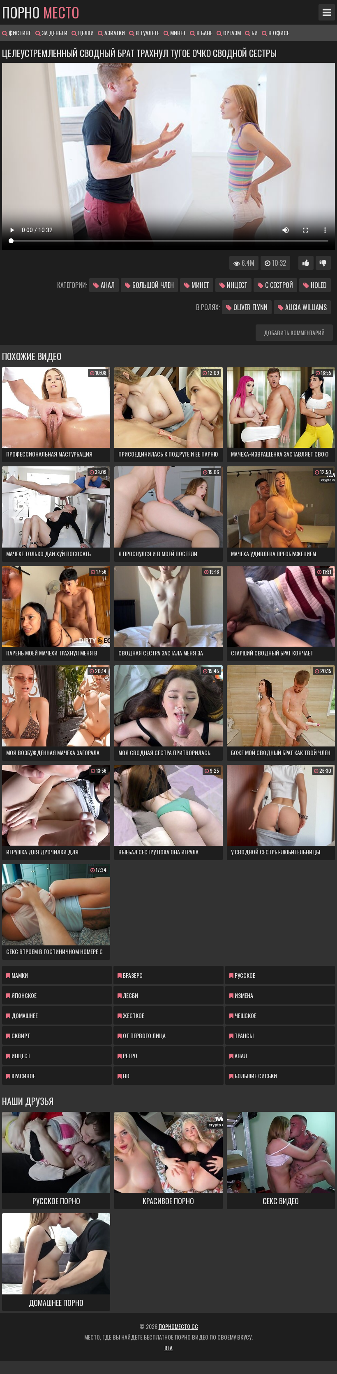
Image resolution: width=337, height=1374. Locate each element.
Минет (177, 32)
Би (254, 32)
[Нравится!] (306, 263)
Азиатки (114, 32)
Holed (318, 285)
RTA (168, 1347)
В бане (203, 32)
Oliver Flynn (250, 307)
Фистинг (19, 32)
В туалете (146, 32)
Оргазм (231, 32)
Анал (107, 285)
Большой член (152, 285)
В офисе (278, 32)
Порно (40, 12)
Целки (85, 32)
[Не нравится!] (323, 263)
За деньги (54, 32)
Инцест (236, 285)
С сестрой (278, 285)
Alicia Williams (305, 307)
